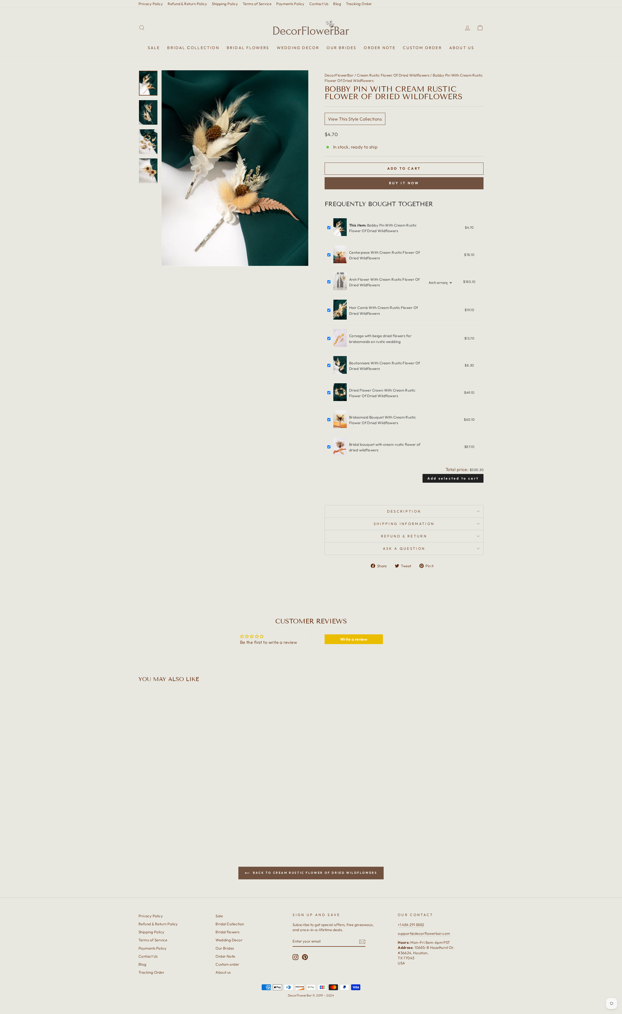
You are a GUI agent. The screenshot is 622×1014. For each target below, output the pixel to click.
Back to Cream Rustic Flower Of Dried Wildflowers (314, 872)
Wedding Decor (298, 47)
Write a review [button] (353, 639)
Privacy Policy (150, 3)
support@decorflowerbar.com (424, 933)
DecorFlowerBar (339, 75)
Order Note (380, 47)
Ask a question (404, 548)
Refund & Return (404, 536)
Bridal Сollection (193, 47)
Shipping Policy (225, 3)
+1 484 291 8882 (411, 924)
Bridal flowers (248, 47)
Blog (337, 3)
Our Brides (341, 47)
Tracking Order (359, 3)
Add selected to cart (453, 478)
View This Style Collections (355, 119)
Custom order (422, 47)
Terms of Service (257, 3)
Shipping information (404, 524)
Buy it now (404, 183)
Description (404, 511)
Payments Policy (290, 3)
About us (462, 47)
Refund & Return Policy (187, 3)
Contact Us (318, 3)
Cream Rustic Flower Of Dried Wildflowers (393, 75)
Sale (154, 47)
